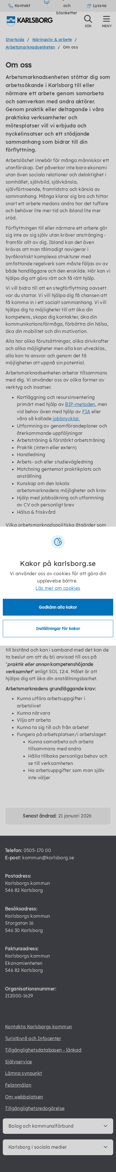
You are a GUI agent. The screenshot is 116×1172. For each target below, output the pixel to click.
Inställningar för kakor (58, 628)
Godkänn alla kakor (58, 607)
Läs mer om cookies (57, 588)
